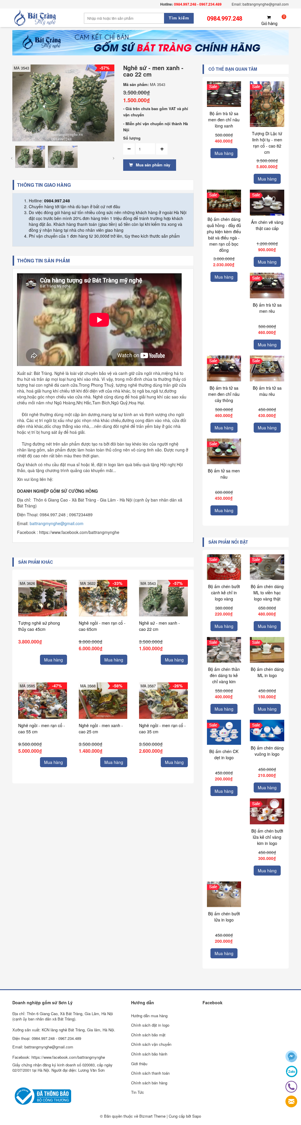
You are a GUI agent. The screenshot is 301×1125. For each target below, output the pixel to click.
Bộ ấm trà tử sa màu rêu (267, 391)
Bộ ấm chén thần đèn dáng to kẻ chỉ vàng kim (224, 675)
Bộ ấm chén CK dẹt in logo (223, 754)
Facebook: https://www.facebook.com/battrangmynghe (58, 1057)
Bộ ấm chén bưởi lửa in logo (224, 917)
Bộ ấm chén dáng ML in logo (267, 672)
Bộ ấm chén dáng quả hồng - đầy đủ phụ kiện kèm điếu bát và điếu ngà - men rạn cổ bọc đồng (224, 234)
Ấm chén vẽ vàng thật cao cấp (267, 225)
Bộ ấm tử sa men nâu (224, 474)
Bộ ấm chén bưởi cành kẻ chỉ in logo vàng (224, 592)
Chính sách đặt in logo (150, 1025)
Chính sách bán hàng (149, 1083)
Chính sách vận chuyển (151, 1044)
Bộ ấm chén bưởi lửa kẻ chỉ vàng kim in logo (267, 837)
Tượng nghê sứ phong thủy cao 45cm (39, 626)
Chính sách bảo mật (148, 1035)
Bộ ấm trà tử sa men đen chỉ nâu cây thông (224, 394)
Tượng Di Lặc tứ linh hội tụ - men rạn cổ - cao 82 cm (267, 142)
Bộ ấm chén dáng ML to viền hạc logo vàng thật (267, 592)
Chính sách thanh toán (150, 1073)
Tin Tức (137, 1092)
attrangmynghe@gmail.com (57, 523)
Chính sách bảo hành (149, 1054)
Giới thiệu (139, 1063)
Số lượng (132, 138)
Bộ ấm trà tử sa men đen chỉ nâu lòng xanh (224, 119)
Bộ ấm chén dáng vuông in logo (267, 751)
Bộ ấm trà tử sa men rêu (267, 308)
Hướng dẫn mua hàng (149, 1015)
